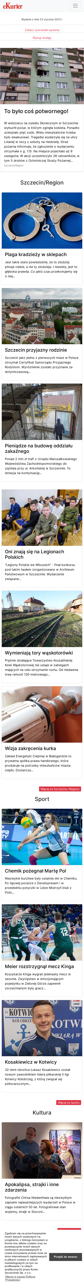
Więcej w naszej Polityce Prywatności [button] (20, 1278)
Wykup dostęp (42, 37)
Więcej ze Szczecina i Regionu (60, 789)
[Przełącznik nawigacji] (75, 6)
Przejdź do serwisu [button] (65, 1257)
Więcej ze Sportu (69, 1102)
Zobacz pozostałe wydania (42, 30)
